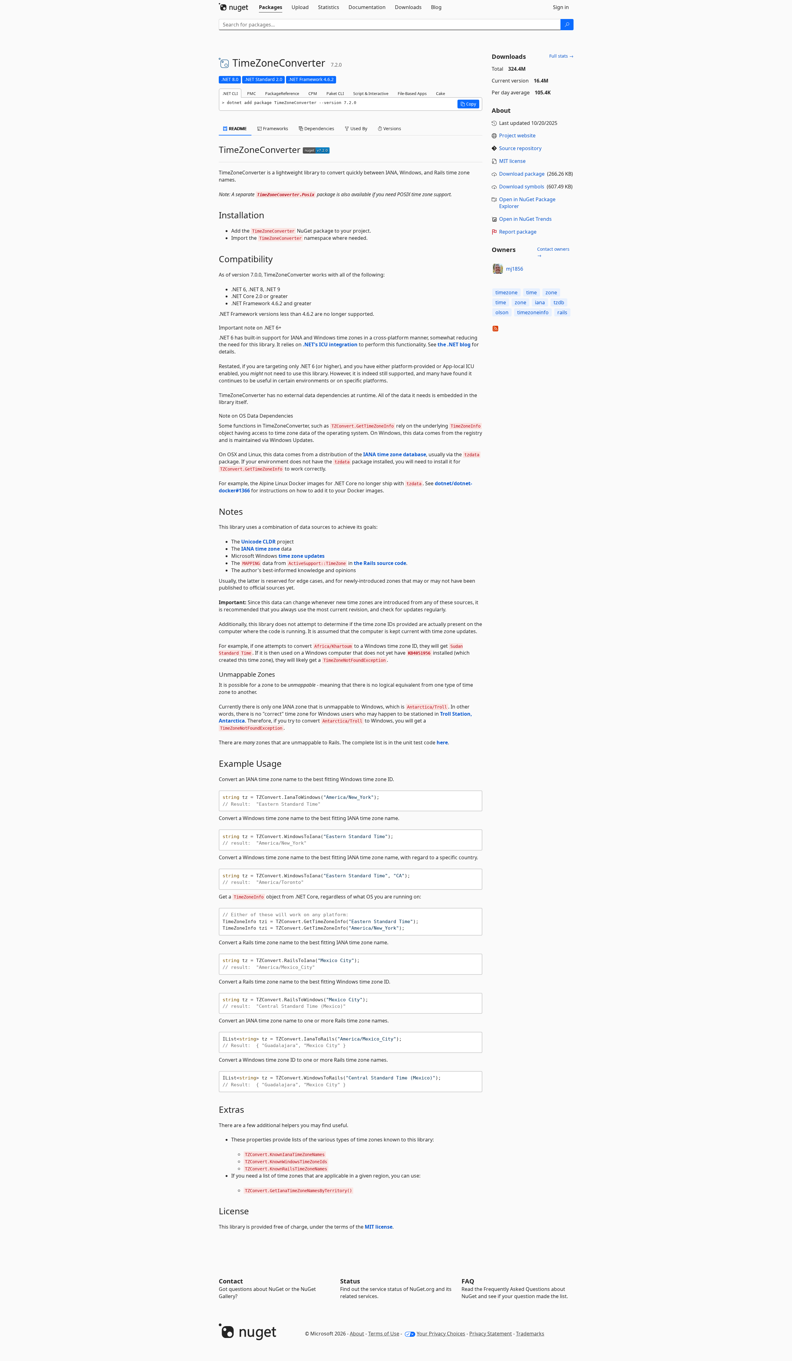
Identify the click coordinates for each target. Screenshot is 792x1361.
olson (501, 312)
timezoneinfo (533, 312)
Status (350, 1281)
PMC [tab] (251, 93)
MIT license (378, 1226)
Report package (518, 231)
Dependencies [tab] (318, 128)
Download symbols (521, 186)
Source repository (520, 148)
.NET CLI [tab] (230, 93)
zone (551, 292)
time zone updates (302, 555)
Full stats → (561, 56)
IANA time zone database (394, 454)
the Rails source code (380, 563)
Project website (517, 135)
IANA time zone (260, 548)
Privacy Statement (490, 1333)
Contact (231, 1281)
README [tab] (237, 128)
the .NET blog (454, 344)
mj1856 (514, 268)
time (531, 292)
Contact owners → (553, 252)
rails (562, 312)
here (442, 742)
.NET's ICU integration (330, 344)
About (357, 1333)
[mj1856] (498, 268)
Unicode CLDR (258, 541)
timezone (506, 292)
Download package (522, 173)
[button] (468, 104)
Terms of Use (383, 1333)
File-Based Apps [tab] (412, 93)
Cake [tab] (440, 93)
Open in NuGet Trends (525, 219)
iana (540, 302)
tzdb (559, 302)
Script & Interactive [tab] (370, 93)
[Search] (567, 24)
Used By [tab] (358, 128)
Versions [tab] (391, 128)
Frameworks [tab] (275, 128)
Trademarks (530, 1333)
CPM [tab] (312, 93)
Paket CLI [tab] (335, 93)
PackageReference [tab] (282, 93)
